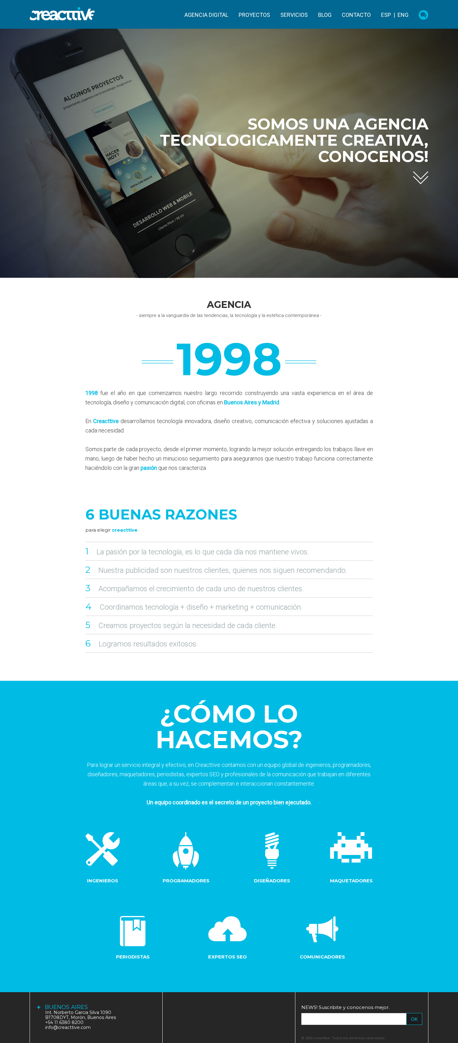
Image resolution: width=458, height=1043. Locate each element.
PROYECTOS (254, 15)
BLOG (325, 15)
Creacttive (62, 13)
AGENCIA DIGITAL (206, 15)
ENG (403, 15)
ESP (386, 15)
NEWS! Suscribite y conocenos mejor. (345, 1007)
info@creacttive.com (68, 1027)
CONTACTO (356, 15)
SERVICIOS (294, 15)
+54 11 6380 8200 (64, 1022)
